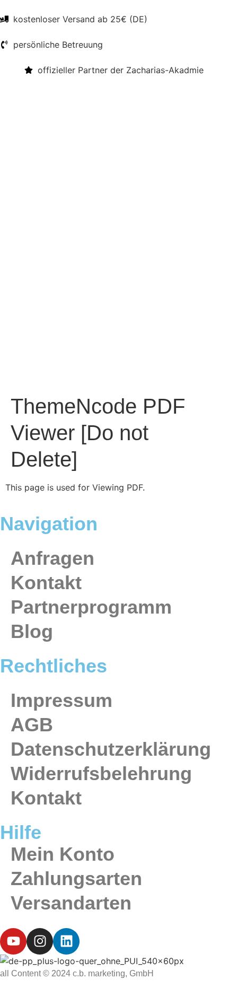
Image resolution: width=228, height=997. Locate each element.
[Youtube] (13, 941)
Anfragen (52, 558)
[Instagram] (40, 941)
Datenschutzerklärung (111, 749)
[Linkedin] (66, 941)
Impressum (61, 700)
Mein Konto (63, 854)
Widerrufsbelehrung (101, 773)
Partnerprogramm (91, 607)
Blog (32, 631)
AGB (32, 725)
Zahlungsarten (76, 878)
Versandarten (71, 903)
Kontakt (46, 582)
